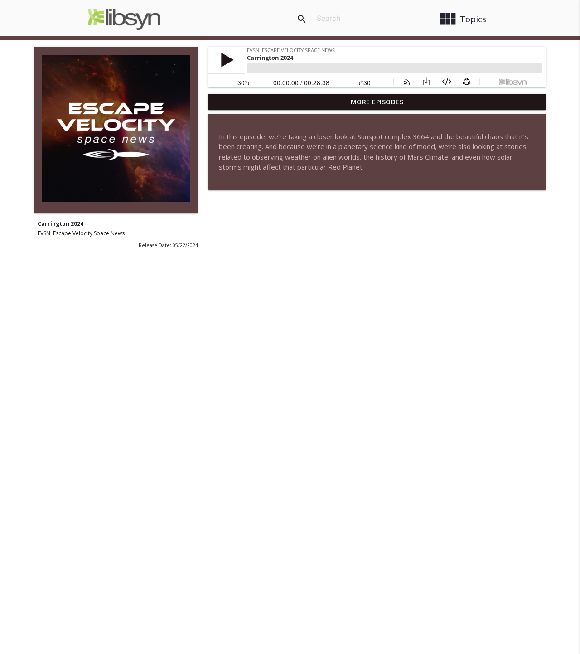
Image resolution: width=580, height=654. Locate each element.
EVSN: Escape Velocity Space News (81, 233)
